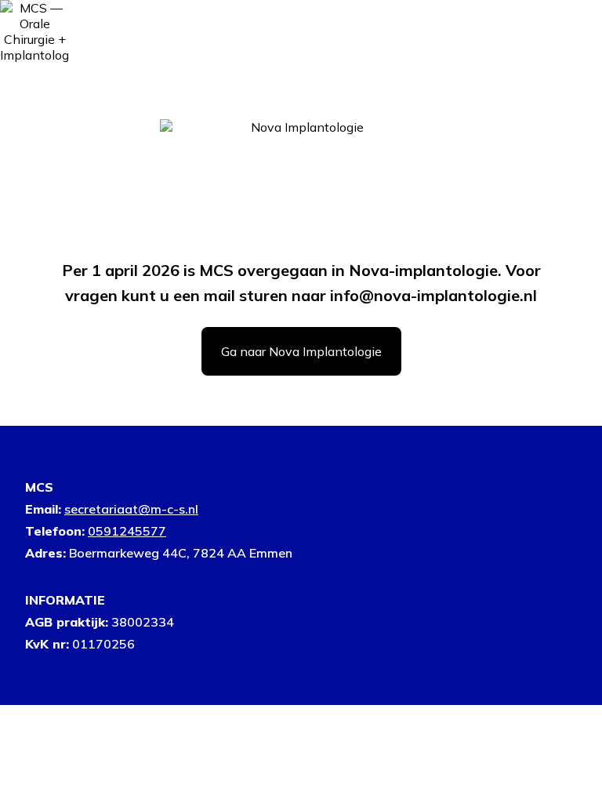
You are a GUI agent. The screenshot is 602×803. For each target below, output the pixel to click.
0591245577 (127, 531)
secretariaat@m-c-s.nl (131, 509)
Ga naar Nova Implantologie (301, 351)
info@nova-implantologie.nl (433, 295)
